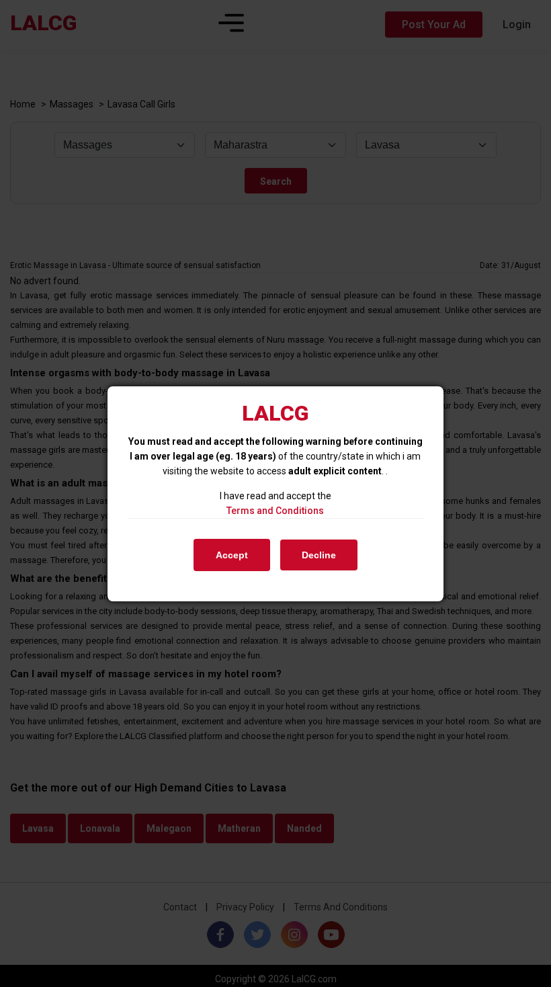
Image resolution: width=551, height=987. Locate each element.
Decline (319, 555)
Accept (232, 555)
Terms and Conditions (275, 510)
